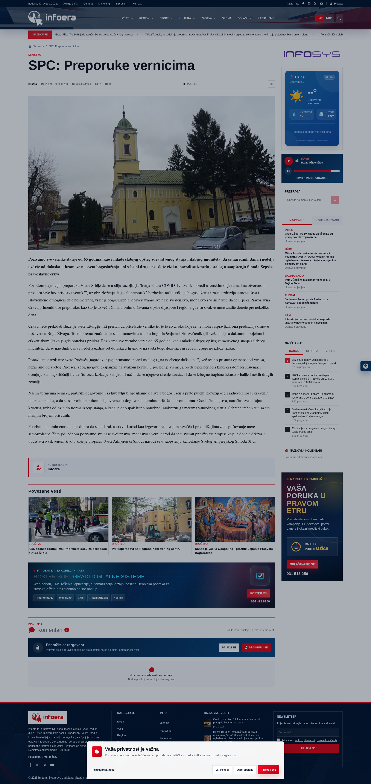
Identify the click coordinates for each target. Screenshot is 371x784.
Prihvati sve (269, 769)
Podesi (224, 769)
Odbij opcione (245, 769)
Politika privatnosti (103, 769)
